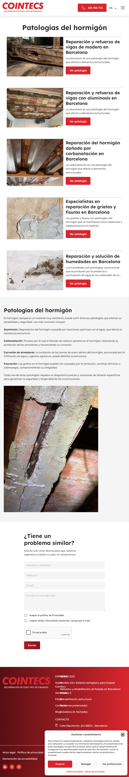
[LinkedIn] (5, 766)
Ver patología (78, 70)
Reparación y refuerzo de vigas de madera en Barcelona (93, 47)
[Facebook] (12, 766)
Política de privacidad (94, 771)
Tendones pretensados (73, 705)
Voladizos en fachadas (74, 711)
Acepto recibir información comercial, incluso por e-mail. (59, 620)
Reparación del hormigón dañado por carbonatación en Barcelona (93, 151)
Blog (58, 711)
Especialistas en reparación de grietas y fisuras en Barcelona (91, 207)
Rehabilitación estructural (76, 699)
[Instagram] (18, 766)
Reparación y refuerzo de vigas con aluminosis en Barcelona (93, 98)
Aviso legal (9, 752)
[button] (122, 734)
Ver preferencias (112, 763)
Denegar (86, 763)
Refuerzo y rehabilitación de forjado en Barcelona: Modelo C (90, 690)
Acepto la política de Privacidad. (46, 615)
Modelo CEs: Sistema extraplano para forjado (87, 682)
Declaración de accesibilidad (20, 758)
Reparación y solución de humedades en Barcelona (93, 258)
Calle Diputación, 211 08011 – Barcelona (83, 725)
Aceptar (60, 763)
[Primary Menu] (122, 8)
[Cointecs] (23, 7)
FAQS (58, 699)
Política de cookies (74, 771)
